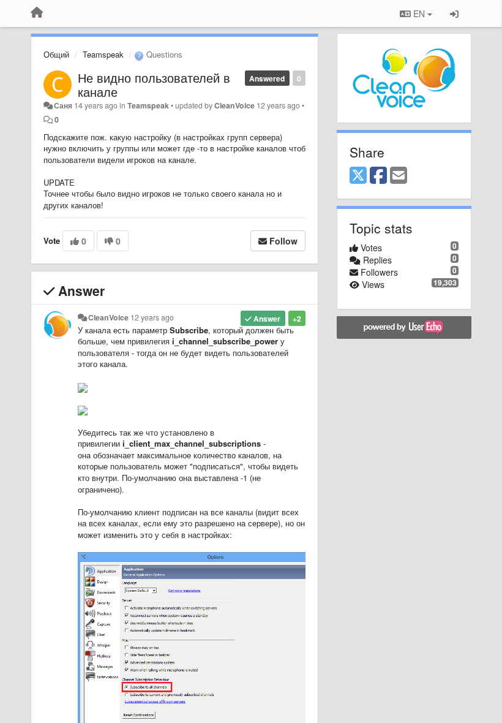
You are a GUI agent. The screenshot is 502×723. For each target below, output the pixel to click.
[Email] (398, 175)
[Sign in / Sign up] (454, 13)
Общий (56, 54)
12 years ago (152, 317)
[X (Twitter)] (358, 175)
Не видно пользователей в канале (154, 84)
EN (419, 13)
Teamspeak (103, 54)
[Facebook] (378, 175)
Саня (63, 105)
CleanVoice (234, 105)
